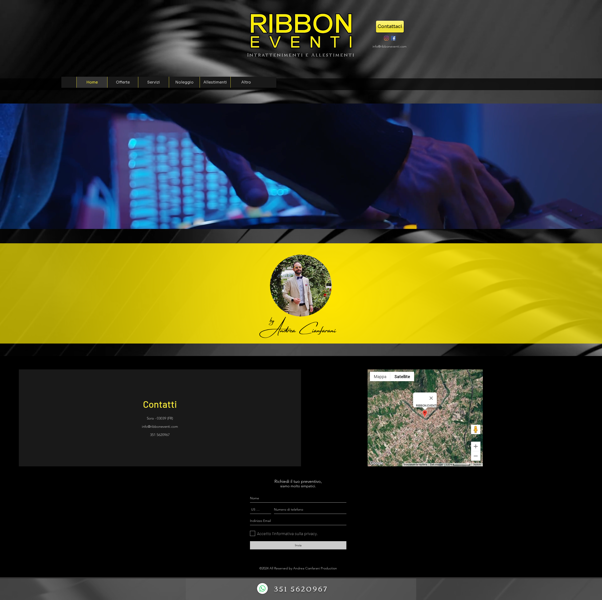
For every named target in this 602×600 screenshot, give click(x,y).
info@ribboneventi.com (389, 46)
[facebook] (393, 38)
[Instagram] (386, 38)
